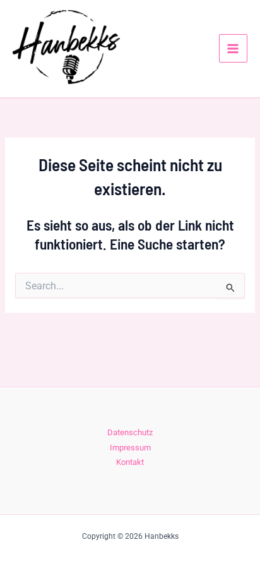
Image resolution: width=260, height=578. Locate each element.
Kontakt (130, 462)
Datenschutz (130, 432)
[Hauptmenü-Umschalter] (233, 48)
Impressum (130, 447)
